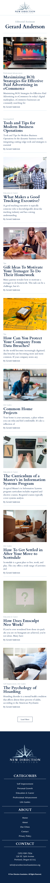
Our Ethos (25, 826)
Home (25, 817)
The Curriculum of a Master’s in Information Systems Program (24, 479)
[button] (6, 8)
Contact (25, 831)
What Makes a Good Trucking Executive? (21, 198)
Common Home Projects (18, 410)
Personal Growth (25, 788)
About (25, 822)
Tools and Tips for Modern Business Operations (19, 126)
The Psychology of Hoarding (19, 689)
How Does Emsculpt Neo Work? (21, 622)
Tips (4, 263)
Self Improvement (10, 684)
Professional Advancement (12, 73)
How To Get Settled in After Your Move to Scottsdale (23, 553)
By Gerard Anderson (11, 107)
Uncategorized (8, 119)
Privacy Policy (25, 836)
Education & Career (10, 193)
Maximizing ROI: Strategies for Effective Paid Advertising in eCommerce (23, 83)
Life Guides (7, 405)
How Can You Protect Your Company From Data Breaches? (22, 342)
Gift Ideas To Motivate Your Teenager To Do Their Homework (23, 271)
